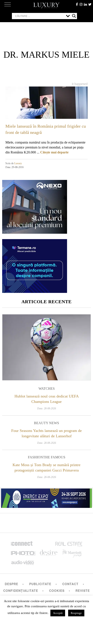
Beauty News (46, 423)
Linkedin (85, 4)
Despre (11, 584)
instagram (81, 4)
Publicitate (40, 584)
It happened (80, 84)
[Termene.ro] (34, 291)
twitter (90, 4)
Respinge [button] (76, 613)
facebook (77, 4)
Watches (46, 388)
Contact (70, 584)
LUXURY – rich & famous (46, 5)
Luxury (18, 163)
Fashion (35, 457)
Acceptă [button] (58, 613)
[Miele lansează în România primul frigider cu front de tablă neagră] (46, 109)
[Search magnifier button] (74, 16)
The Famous (54, 457)
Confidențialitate (20, 590)
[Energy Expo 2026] (46, 497)
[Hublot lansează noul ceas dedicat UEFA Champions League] (46, 347)
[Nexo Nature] (34, 232)
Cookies (56, 590)
